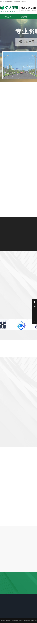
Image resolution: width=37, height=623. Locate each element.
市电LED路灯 (15, 118)
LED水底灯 (25, 124)
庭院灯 (18, 621)
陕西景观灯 (3, 594)
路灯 (18, 194)
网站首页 (8, 17)
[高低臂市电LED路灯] (18, 143)
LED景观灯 (19, 619)
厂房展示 (5, 616)
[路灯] (18, 178)
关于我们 (24, 17)
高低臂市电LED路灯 (18, 159)
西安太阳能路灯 (13, 594)
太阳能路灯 (19, 616)
